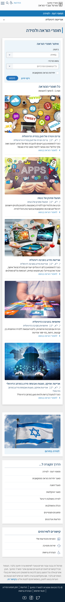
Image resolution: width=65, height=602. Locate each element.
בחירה (53, 54)
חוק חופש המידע (10, 587)
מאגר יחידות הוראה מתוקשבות (46, 478)
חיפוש (12, 78)
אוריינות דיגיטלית (54, 19)
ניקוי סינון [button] (25, 78)
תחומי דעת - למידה (53, 13)
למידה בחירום (52, 451)
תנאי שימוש (39, 590)
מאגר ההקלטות (53, 492)
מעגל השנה (55, 485)
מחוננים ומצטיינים (52, 512)
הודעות (23, 587)
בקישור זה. (12, 579)
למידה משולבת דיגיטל (50, 498)
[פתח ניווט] (2, 4)
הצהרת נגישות (25, 590)
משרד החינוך (52, 2)
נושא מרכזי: (53, 61)
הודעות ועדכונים (52, 519)
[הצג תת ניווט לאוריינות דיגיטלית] (4, 20)
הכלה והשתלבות (52, 505)
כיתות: (56, 49)
